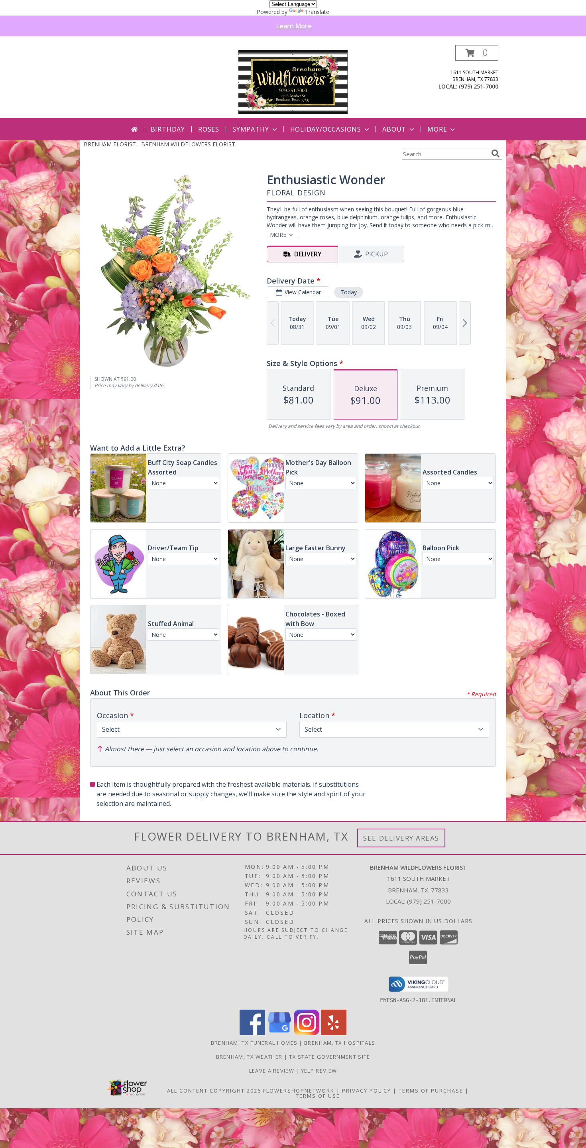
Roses (208, 129)
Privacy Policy (366, 1090)
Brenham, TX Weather (249, 1056)
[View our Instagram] (306, 1033)
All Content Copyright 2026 (214, 1090)
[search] (495, 153)
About (394, 129)
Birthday (168, 129)
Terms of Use (318, 1095)
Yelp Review (319, 1070)
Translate (317, 12)
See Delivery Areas (401, 838)
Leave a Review (272, 1070)
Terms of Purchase (431, 1090)
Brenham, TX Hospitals (339, 1042)
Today (348, 292)
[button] (476, 53)
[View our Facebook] (252, 1033)
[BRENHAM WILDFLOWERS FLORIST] (293, 81)
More (437, 129)
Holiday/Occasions (326, 129)
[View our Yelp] (333, 1033)
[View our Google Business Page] (279, 1033)
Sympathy (250, 129)
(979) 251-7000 (478, 86)
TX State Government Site (329, 1056)
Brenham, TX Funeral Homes (254, 1042)
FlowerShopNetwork (298, 1090)
